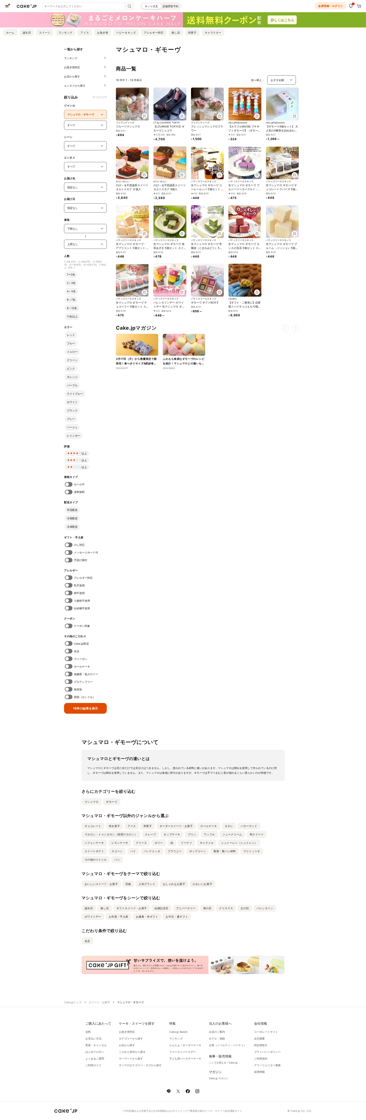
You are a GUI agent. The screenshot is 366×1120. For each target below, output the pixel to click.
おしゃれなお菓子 (174, 884)
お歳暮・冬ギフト (147, 916)
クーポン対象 (82, 625)
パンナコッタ (152, 851)
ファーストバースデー (182, 1051)
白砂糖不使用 (82, 608)
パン (117, 859)
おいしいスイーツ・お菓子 (101, 884)
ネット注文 (151, 6)
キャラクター (213, 32)
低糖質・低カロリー (86, 674)
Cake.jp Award (178, 1031)
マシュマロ (92, 801)
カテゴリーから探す (131, 1038)
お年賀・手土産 (118, 916)
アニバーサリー (186, 908)
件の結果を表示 (85, 708)
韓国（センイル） (85, 697)
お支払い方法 (93, 1038)
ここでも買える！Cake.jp (223, 1062)
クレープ (150, 834)
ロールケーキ (208, 826)
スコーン (117, 851)
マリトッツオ (251, 851)
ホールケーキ (82, 666)
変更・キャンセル (96, 1045)
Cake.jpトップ (73, 1002)
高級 (128, 884)
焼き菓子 (114, 826)
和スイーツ (257, 834)
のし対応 (79, 544)
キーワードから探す (131, 1058)
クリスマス (226, 908)
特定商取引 (260, 1045)
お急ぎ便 (102, 32)
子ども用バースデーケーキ (185, 1058)
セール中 (79, 484)
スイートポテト (94, 851)
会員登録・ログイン (330, 5)
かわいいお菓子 (202, 884)
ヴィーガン (80, 658)
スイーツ (44, 32)
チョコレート (93, 826)
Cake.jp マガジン (218, 1078)
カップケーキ (172, 834)
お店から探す (127, 1045)
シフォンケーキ (94, 842)
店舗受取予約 (170, 6)
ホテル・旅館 (217, 1038)
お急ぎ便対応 (127, 1031)
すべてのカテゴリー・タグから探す (140, 1065)
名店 (76, 651)
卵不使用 (79, 593)
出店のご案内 (217, 1031)
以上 (84, 453)
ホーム (10, 32)
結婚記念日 (162, 908)
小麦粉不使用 (82, 600)
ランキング (65, 32)
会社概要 (259, 1038)
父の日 (245, 908)
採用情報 (259, 1071)
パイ (133, 851)
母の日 (207, 908)
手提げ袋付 (80, 560)
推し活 (176, 32)
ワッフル (209, 834)
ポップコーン (197, 851)
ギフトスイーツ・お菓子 (131, 908)
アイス (84, 32)
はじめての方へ (94, 1051)
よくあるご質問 (94, 1058)
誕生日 (27, 32)
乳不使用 (79, 585)
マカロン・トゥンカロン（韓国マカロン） (111, 834)
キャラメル (207, 842)
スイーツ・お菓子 (99, 1002)
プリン (192, 834)
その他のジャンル (96, 859)
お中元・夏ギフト (177, 916)
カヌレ (229, 826)
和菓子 (192, 32)
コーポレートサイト (266, 1031)
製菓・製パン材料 (225, 851)
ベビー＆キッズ (126, 32)
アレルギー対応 (153, 32)
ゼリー (159, 842)
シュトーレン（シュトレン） (239, 842)
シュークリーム (232, 834)
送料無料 (79, 492)
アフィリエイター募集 (267, 1065)
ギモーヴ (111, 801)
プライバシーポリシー (267, 1051)
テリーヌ (141, 842)
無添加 (78, 689)
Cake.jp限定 (81, 643)
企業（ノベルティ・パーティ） (227, 1045)
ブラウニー (175, 851)
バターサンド (249, 826)
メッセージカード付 (86, 552)
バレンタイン (265, 908)
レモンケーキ (120, 842)
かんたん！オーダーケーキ (185, 1045)
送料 (88, 1031)
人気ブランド (147, 884)
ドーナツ (186, 842)
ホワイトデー (93, 916)
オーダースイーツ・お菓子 (176, 826)
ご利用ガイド (93, 1065)
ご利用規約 (260, 1058)
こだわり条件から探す (132, 1051)
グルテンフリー (83, 681)
